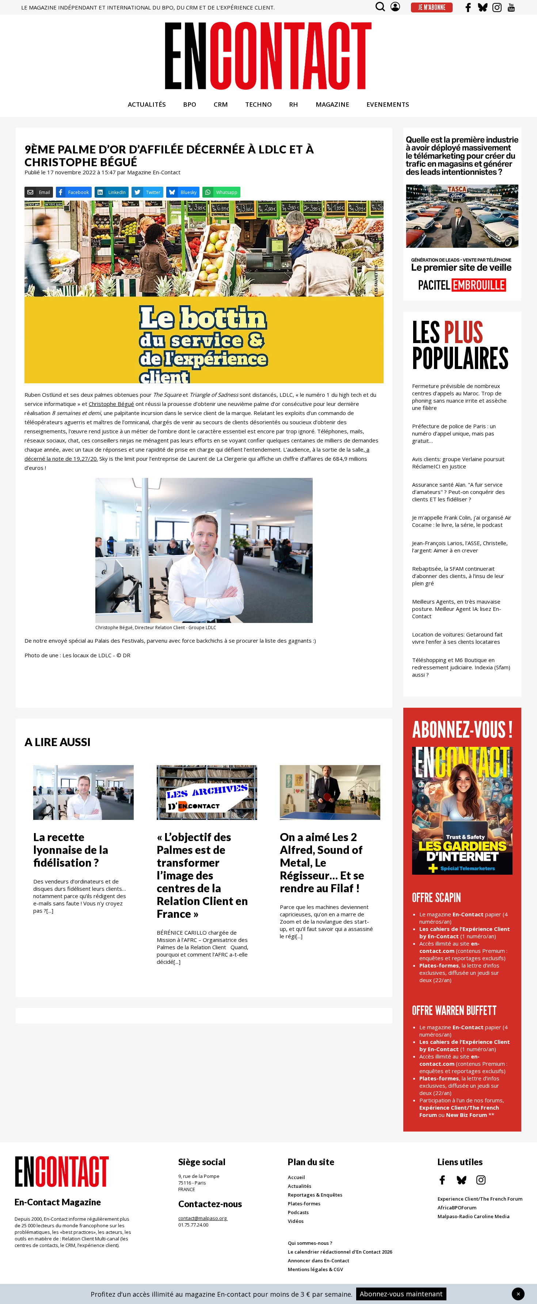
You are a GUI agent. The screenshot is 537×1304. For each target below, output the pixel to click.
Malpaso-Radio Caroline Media (474, 1216)
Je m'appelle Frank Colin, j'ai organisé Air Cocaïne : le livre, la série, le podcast (461, 521)
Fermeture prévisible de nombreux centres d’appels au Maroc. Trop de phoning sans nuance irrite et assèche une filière (459, 396)
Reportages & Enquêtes (315, 1194)
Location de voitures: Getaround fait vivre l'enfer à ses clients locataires (457, 638)
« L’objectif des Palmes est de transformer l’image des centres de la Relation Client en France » (202, 875)
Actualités (299, 1186)
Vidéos (296, 1221)
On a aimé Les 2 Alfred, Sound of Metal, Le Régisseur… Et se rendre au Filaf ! (322, 862)
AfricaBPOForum (457, 1207)
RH (293, 104)
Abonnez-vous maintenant (401, 1293)
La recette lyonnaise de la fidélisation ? (70, 849)
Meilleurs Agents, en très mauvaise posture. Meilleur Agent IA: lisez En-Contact (456, 609)
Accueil (296, 1177)
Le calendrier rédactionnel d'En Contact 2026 (340, 1251)
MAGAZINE (332, 104)
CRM (221, 104)
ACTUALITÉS (147, 104)
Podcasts (298, 1212)
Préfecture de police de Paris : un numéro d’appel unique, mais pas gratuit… (454, 433)
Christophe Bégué (111, 403)
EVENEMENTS (387, 104)
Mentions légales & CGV (315, 1269)
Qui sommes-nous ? (310, 1243)
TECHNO (258, 104)
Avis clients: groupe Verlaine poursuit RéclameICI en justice (458, 462)
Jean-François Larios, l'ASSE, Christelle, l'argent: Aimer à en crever (460, 546)
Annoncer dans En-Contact (318, 1260)
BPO (189, 104)
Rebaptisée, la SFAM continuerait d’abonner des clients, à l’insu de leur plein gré (458, 576)
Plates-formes (304, 1203)
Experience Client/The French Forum (480, 1198)
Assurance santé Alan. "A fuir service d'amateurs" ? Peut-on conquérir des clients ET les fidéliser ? (458, 492)
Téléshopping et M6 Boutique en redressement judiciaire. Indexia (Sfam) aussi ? (461, 667)
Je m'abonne (432, 7)
